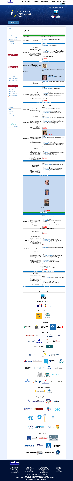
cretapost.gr (11, 111)
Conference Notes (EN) (13, 37)
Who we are (27, 465)
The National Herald (12, 98)
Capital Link (22, 465)
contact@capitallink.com (15, 472)
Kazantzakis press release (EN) (14, 93)
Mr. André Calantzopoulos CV (14, 74)
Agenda (10, 28)
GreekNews (11, 107)
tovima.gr (10, 120)
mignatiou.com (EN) (12, 100)
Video (10, 71)
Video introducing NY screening (14, 87)
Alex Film (10, 109)
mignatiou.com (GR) (12, 101)
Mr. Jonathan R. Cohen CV (13, 76)
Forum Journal (11, 35)
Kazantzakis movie (12, 91)
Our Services (33, 465)
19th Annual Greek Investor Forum (58, 7)
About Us (59, 1)
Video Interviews (14, 22)
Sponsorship (53, 1)
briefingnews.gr (11, 115)
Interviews (10, 45)
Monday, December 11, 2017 (14, 20)
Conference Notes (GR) (13, 39)
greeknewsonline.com (12, 103)
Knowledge (46, 465)
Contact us (51, 465)
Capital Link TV (36, 1)
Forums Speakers (45, 1)
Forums (24, 1)
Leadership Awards (39, 465)
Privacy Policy (28, 474)
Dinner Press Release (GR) (13, 80)
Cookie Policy (34, 474)
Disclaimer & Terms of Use (42, 474)
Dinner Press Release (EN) (13, 78)
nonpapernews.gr (12, 118)
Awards (64, 1)
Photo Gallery (11, 33)
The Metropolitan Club (28, 20)
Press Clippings (11, 43)
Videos (10, 57)
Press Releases (11, 41)
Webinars (29, 1)
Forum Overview (12, 30)
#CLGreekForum (15, 126)
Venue (10, 47)
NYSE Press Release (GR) (13, 62)
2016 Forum (11, 50)
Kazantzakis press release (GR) (14, 95)
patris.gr (10, 113)
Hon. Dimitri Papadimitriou (51, 76)
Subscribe (63, 3)
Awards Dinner (11, 69)
